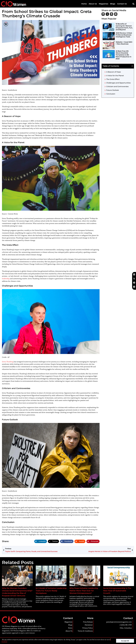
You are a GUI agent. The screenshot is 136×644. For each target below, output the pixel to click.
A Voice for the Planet (115, 76)
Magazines (103, 4)
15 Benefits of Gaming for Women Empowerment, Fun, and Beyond (124, 27)
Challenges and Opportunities (118, 83)
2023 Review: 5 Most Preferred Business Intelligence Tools (124, 35)
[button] (133, 3)
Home (84, 4)
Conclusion (110, 94)
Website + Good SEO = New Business (124, 43)
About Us (93, 4)
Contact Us (122, 4)
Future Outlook (112, 90)
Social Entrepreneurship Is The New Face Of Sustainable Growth (117, 590)
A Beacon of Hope (113, 72)
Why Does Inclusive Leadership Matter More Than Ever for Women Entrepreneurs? (83, 590)
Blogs (112, 4)
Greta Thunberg (7, 362)
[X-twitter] (107, 14)
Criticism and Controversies (117, 86)
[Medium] (115, 14)
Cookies (4, 642)
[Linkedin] (103, 14)
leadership (6, 279)
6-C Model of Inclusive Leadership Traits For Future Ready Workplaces (51, 590)
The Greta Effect (113, 79)
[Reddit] (111, 14)
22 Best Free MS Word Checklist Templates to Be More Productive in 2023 (123, 55)
